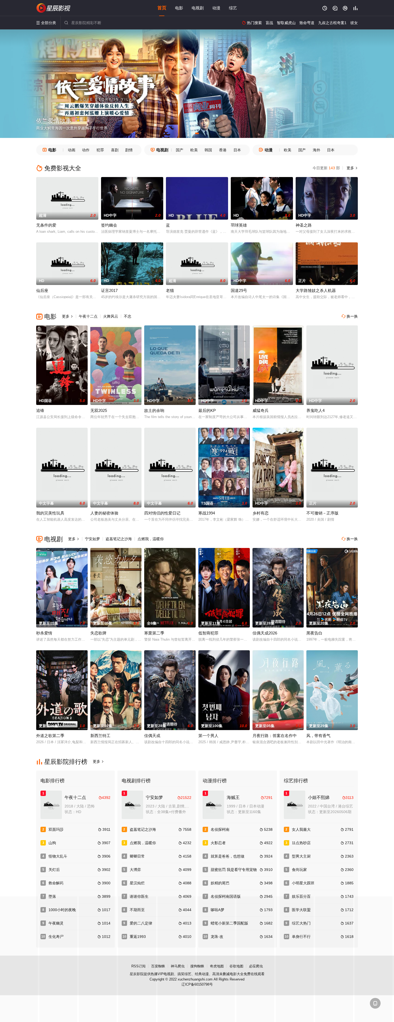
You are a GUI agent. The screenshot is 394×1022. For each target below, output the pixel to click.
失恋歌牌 (98, 633)
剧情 (129, 150)
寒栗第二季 (154, 633)
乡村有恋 (260, 513)
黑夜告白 (314, 633)
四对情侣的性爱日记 (162, 513)
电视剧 (198, 8)
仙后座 (42, 290)
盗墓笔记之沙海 (119, 539)
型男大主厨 (301, 856)
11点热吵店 (301, 843)
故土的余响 (154, 410)
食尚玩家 (299, 869)
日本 (237, 150)
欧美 (194, 150)
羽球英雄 (239, 225)
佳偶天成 (152, 735)
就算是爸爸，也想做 (227, 856)
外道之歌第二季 (50, 735)
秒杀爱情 (44, 633)
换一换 (350, 316)
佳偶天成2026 (264, 633)
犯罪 (100, 150)
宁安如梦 (92, 539)
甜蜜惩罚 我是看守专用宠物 (234, 869)
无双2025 (98, 410)
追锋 (40, 410)
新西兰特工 (100, 735)
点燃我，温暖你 (150, 539)
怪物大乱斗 (58, 856)
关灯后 (54, 869)
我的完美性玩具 (50, 513)
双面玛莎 (56, 829)
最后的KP (207, 410)
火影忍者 (218, 843)
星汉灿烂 (137, 883)
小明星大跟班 (303, 883)
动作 (86, 150)
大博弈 (135, 869)
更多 (351, 168)
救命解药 (56, 883)
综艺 (233, 8)
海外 (316, 150)
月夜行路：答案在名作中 (274, 735)
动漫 (216, 8)
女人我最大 (301, 829)
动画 (71, 150)
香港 (222, 150)
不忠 (127, 316)
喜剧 (114, 150)
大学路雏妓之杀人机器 (316, 290)
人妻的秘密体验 (104, 513)
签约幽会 (109, 225)
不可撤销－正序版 (322, 513)
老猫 (170, 290)
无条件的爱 (46, 225)
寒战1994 (206, 513)
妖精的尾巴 (220, 883)
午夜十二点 (88, 316)
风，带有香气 (318, 735)
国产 (179, 150)
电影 (179, 8)
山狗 (52, 843)
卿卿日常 (137, 856)
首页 (161, 7)
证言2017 (109, 290)
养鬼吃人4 (315, 410)
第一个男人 (208, 735)
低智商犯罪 (208, 633)
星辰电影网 (53, 8)
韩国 (208, 150)
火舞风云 (110, 316)
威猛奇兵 (260, 410)
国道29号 (239, 290)
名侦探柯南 (220, 829)
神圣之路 (304, 225)
